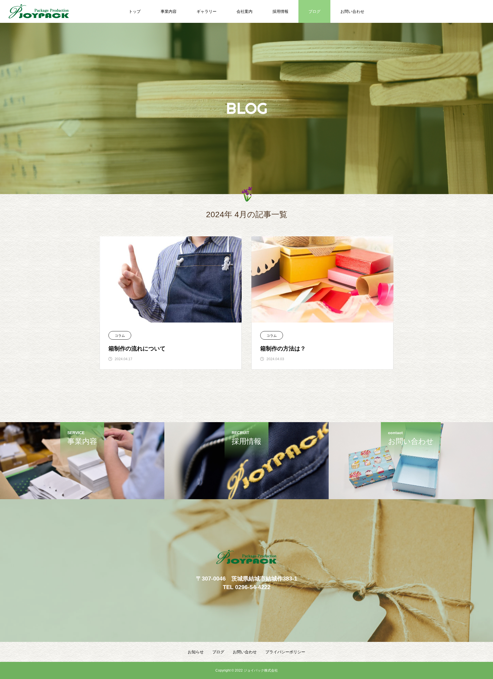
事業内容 (169, 11)
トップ (135, 11)
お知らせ (196, 652)
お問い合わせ (352, 11)
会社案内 (244, 11)
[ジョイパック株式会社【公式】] (39, 11)
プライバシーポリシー (285, 652)
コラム (120, 336)
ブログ (314, 11)
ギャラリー (207, 11)
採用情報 (280, 11)
